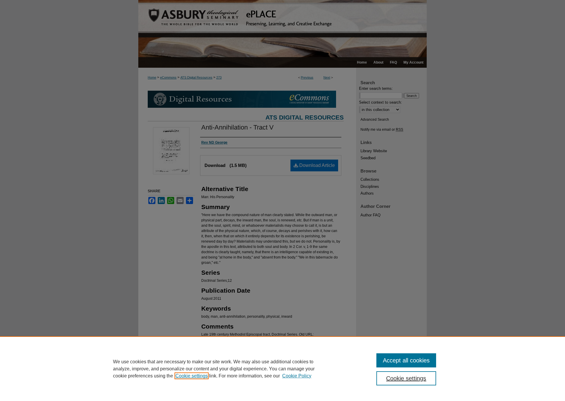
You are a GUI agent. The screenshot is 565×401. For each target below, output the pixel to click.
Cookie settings (191, 375)
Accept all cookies (406, 360)
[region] (282, 368)
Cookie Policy (296, 375)
